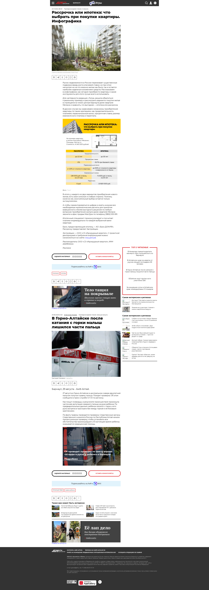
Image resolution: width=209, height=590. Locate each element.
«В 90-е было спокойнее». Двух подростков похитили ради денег (143, 326)
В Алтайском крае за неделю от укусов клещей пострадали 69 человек (140, 262)
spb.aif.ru (69, 378)
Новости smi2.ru (59, 308)
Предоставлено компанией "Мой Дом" (65, 72)
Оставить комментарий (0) (105, 256)
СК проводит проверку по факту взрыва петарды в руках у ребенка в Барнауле (88, 453)
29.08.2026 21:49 (57, 315)
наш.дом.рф (90, 238)
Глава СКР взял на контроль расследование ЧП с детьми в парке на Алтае (106, 507)
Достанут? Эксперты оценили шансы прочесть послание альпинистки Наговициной (144, 302)
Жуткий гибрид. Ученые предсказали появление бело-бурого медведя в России (144, 341)
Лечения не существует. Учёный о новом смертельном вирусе (143, 308)
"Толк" (69, 190)
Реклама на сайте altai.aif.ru (95, 550)
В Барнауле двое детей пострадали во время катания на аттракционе (72, 514)
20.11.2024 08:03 (57, 9)
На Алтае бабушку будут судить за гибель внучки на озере (72, 506)
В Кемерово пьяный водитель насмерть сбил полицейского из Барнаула (140, 253)
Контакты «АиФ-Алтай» (75, 550)
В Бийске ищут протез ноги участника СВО (140, 279)
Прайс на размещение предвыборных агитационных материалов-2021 (91, 552)
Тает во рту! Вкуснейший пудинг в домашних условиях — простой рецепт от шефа (143, 334)
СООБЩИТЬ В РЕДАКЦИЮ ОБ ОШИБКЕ (130, 552)
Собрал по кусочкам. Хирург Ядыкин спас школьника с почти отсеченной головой (144, 320)
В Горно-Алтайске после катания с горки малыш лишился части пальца (140, 271)
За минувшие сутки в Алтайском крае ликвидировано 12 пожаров (139, 288)
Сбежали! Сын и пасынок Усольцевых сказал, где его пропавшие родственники (144, 349)
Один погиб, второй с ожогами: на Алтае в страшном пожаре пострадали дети (106, 514)
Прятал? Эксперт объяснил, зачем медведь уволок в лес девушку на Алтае (143, 356)
